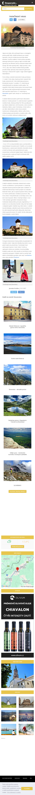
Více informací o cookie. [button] (14, 792)
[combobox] (13, 8)
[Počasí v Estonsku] (8, 702)
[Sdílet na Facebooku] (15, 19)
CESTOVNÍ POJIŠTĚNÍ (7, 778)
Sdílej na (13, 292)
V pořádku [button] (27, 788)
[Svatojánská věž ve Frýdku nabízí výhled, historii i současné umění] (17, 676)
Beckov (29, 255)
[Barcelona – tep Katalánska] (26, 715)
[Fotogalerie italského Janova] (26, 702)
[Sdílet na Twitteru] (11, 19)
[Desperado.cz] (9, 2)
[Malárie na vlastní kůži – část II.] (26, 729)
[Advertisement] (17, 514)
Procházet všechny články (17, 491)
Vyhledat (29, 8)
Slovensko (5, 93)
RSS (31, 778)
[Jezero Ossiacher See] (8, 715)
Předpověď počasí (17, 546)
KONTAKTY (17, 778)
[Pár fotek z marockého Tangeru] (8, 729)
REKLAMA (25, 778)
